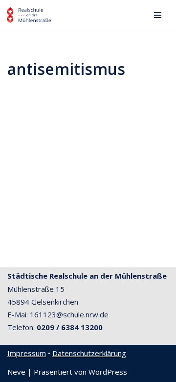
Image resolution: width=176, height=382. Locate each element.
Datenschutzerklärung (89, 353)
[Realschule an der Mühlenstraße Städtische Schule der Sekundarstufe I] (29, 15)
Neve (16, 372)
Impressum (26, 353)
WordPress (107, 372)
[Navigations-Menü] (158, 15)
